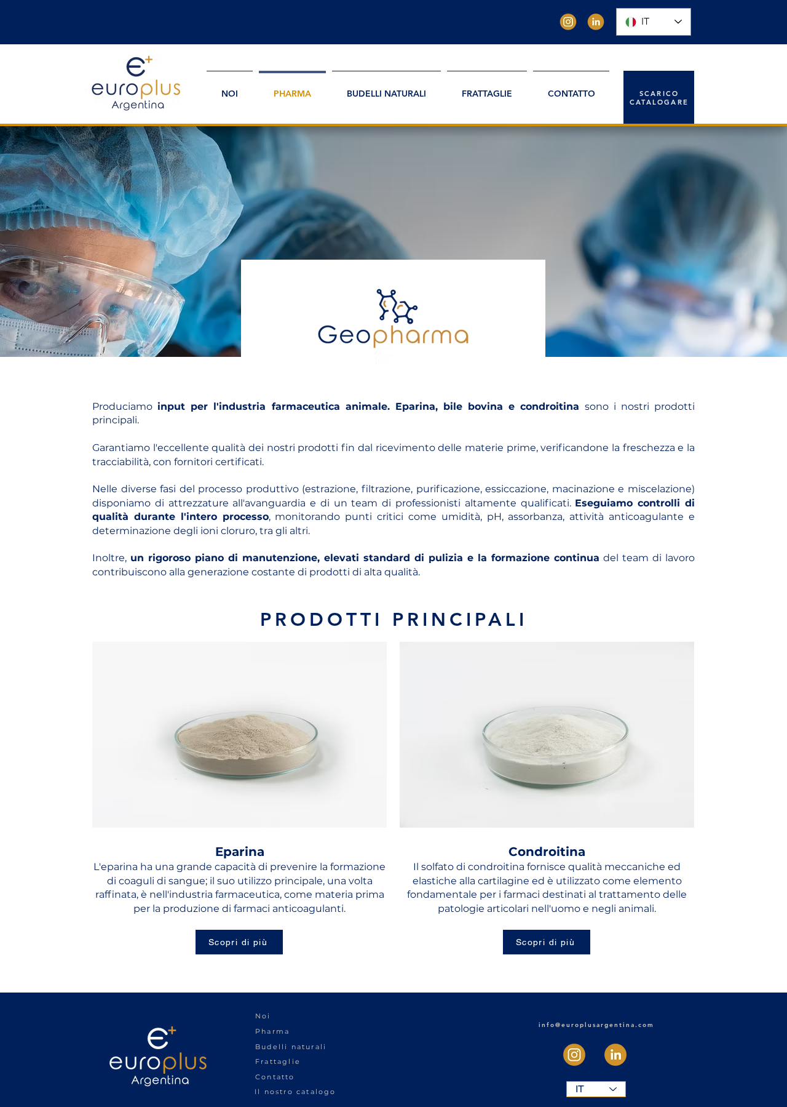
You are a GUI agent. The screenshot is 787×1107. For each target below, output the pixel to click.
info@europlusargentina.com (596, 1025)
